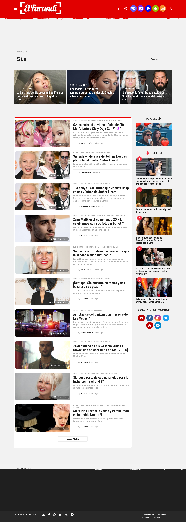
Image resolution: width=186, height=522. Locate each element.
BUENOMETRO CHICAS (92, 247)
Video (119, 120)
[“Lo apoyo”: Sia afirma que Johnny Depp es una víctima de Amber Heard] (42, 196)
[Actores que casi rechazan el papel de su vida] (154, 198)
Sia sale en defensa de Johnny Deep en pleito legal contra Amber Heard (100, 158)
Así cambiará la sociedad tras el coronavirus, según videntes (151, 300)
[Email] (141, 318)
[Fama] (141, 8)
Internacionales (103, 152)
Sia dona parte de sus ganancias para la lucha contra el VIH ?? (100, 380)
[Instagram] (157, 318)
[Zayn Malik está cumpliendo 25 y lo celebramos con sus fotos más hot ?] (42, 228)
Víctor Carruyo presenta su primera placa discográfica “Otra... (82, 502)
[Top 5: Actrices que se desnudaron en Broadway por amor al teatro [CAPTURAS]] (154, 257)
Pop (114, 120)
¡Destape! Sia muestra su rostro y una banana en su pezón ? (99, 285)
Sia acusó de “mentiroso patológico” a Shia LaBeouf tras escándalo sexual (145, 94)
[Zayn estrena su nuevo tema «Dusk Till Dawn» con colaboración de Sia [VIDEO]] (42, 355)
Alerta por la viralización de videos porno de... (27, 501)
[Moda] (155, 8)
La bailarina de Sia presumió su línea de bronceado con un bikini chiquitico (40, 94)
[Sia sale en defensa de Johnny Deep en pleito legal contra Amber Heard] (42, 165)
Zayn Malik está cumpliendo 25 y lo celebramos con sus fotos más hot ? (98, 221)
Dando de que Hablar (81, 120)
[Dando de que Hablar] (133, 8)
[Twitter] (166, 318)
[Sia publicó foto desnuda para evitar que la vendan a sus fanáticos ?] (42, 260)
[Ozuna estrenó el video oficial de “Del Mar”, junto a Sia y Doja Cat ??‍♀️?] (42, 133)
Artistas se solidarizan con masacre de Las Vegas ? (100, 316)
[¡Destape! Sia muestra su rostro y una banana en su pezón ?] (42, 291)
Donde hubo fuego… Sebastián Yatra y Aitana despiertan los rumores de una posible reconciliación (154, 181)
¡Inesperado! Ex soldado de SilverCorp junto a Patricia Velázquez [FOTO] (149, 240)
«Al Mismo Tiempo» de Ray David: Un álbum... (164, 501)
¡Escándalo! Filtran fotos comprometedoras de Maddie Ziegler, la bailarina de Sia (91, 92)
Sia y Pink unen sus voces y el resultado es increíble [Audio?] (101, 413)
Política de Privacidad (25, 515)
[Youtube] (149, 325)
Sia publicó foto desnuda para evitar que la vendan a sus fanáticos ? (101, 253)
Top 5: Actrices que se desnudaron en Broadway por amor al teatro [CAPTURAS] (153, 271)
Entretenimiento (98, 120)
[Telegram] (157, 325)
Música (109, 120)
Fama (93, 152)
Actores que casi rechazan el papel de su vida (153, 210)
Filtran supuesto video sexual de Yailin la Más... (55, 501)
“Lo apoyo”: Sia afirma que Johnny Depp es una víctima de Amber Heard (101, 190)
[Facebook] (149, 318)
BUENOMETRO (78, 247)
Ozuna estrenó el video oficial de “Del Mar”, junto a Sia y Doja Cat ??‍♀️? (99, 127)
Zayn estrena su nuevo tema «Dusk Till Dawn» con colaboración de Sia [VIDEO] (100, 348)
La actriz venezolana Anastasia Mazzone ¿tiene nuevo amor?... (109, 482)
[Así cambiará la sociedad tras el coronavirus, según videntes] (154, 287)
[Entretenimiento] (163, 8)
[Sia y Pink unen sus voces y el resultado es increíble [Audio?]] (42, 418)
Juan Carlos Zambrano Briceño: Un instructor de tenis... (136, 502)
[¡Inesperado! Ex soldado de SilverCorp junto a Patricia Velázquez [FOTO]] (154, 226)
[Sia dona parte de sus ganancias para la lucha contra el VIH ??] (42, 386)
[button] (15, 8)
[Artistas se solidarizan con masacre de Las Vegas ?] (42, 323)
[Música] (148, 8)
